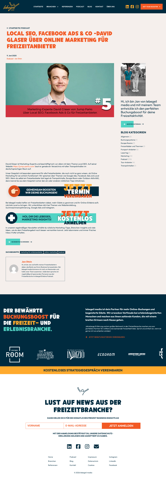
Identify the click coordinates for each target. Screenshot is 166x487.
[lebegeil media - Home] (11, 6)
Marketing (125, 156)
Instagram (113, 457)
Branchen (51, 7)
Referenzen (67, 7)
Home (50, 457)
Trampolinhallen (127, 166)
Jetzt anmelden (121, 426)
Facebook (113, 465)
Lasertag (124, 153)
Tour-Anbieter (126, 162)
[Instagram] (137, 7)
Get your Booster (150, 7)
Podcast (80, 7)
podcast (61, 252)
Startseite (38, 7)
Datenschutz (93, 461)
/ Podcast (25, 28)
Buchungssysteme (128, 140)
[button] (60, 242)
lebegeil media (86, 472)
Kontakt (99, 7)
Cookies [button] (91, 465)
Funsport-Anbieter (128, 149)
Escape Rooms (126, 143)
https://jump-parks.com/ (24, 166)
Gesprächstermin (134, 124)
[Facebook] (132, 7)
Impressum (92, 457)
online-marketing (50, 252)
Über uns (111, 7)
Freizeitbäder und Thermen (132, 146)
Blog (90, 7)
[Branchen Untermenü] (57, 7)
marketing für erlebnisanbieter (32, 252)
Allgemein (125, 136)
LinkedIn (112, 461)
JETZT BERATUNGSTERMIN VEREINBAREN (107, 337)
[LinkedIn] (127, 7)
